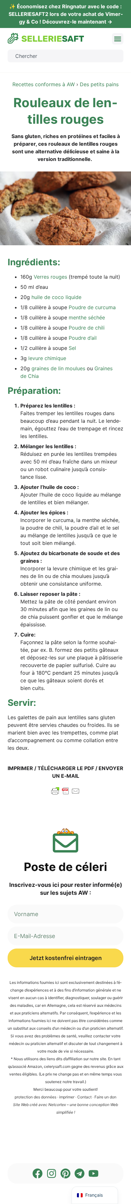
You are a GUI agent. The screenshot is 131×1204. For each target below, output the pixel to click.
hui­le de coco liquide (56, 297)
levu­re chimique (47, 358)
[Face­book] (37, 1173)
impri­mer (66, 1097)
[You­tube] (93, 1173)
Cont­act (84, 1097)
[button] (117, 39)
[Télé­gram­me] (79, 1173)
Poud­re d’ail (83, 338)
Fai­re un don (105, 1097)
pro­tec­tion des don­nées (35, 1097)
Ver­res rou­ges (50, 277)
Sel (72, 348)
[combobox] (65, 56)
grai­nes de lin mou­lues (58, 368)
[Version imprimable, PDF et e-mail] (65, 794)
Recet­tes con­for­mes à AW (43, 84)
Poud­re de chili (87, 327)
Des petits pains (99, 84)
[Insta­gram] (51, 1173)
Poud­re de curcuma (92, 307)
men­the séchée (87, 317)
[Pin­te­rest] (65, 1173)
